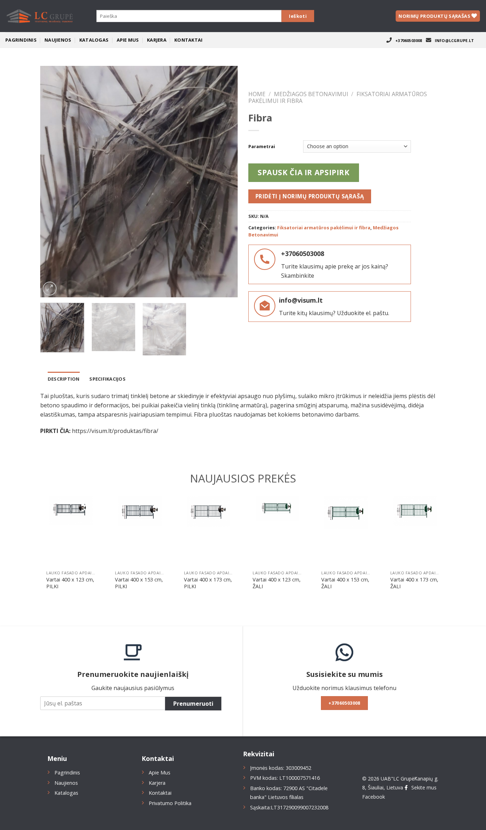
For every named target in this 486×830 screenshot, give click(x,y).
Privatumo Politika (170, 803)
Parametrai (261, 146)
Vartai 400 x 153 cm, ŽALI (345, 583)
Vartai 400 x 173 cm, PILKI (208, 583)
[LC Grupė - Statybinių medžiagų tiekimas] (40, 16)
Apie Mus (128, 40)
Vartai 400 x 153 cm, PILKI (139, 583)
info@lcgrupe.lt (454, 40)
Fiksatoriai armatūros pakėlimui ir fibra (323, 227)
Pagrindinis (21, 40)
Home (256, 94)
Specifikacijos (107, 379)
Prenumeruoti (193, 704)
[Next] (224, 181)
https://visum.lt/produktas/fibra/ (115, 431)
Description (64, 379)
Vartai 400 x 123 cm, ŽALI (277, 583)
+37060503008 (408, 40)
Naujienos (57, 40)
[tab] (64, 379)
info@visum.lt (301, 300)
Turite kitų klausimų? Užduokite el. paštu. (334, 313)
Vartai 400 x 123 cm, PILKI (70, 583)
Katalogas (94, 40)
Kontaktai (188, 40)
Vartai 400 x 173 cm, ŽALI (414, 583)
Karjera (157, 40)
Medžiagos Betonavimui (311, 94)
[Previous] (53, 181)
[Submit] (297, 16)
